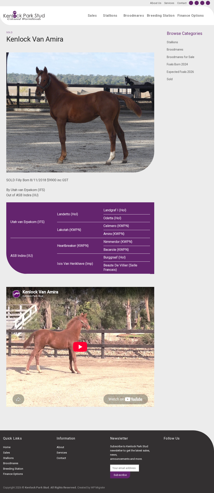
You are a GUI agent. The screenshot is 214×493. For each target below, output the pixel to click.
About (60, 447)
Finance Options (190, 16)
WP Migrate (98, 487)
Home (6, 447)
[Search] (209, 15)
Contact (182, 3)
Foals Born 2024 (177, 64)
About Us (155, 3)
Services (169, 3)
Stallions (110, 16)
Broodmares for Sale (180, 57)
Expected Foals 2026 (180, 72)
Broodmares (134, 16)
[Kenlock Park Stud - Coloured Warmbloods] (24, 16)
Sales (92, 16)
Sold (9, 32)
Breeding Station (161, 16)
